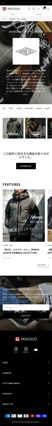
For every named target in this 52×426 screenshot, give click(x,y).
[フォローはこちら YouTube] (35, 350)
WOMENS (39, 14)
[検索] (29, 8)
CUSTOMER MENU (11, 383)
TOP (4, 19)
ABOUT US (8, 404)
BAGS (47, 108)
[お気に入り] (34, 9)
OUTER (19, 108)
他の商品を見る (26, 166)
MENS (13, 14)
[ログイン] (38, 8)
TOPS (11, 108)
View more (41, 265)
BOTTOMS (29, 108)
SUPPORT (7, 393)
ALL (4, 108)
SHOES (39, 108)
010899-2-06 (7, 245)
